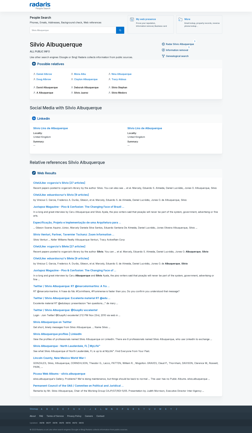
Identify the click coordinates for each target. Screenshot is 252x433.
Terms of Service (55, 416)
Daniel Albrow (44, 74)
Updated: (34, 423)
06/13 (74, 423)
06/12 (81, 423)
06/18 (42, 423)
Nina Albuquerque (122, 74)
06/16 (55, 423)
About (33, 416)
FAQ (41, 416)
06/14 (68, 423)
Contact (100, 416)
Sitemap (34, 409)
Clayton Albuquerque (86, 79)
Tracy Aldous (119, 79)
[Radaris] (40, 4)
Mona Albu (80, 74)
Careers (89, 416)
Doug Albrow (43, 79)
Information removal (177, 50)
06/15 (61, 423)
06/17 (48, 423)
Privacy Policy (74, 416)
